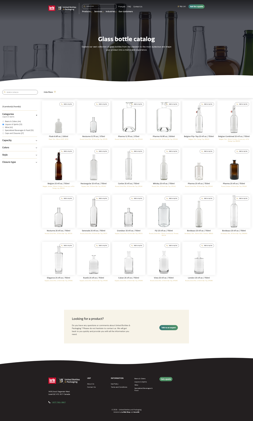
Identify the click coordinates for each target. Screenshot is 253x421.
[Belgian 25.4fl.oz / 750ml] (58, 170)
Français (121, 7)
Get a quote (166, 379)
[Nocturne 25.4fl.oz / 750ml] (58, 217)
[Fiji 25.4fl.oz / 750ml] (163, 217)
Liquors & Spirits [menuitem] (141, 382)
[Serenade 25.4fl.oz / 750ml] (93, 217)
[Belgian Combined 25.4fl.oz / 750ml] (234, 123)
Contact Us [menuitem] (137, 7)
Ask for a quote (196, 6)
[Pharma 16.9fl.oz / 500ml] (163, 123)
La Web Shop (125, 412)
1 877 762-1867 (59, 402)
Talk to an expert (168, 327)
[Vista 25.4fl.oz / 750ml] (163, 264)
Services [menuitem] (98, 11)
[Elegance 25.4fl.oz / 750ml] (58, 264)
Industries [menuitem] (110, 11)
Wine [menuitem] (136, 385)
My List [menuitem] (183, 6)
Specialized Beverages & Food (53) (19, 130)
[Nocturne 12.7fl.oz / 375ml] (93, 123)
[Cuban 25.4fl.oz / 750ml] (128, 264)
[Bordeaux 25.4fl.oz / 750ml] (198, 217)
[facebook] (187, 380)
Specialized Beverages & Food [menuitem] (144, 389)
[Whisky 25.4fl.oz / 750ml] (163, 170)
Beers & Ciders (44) (13, 121)
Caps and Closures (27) (14, 133)
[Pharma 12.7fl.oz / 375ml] (128, 123)
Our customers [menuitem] (126, 11)
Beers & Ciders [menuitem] (140, 379)
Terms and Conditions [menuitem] (119, 387)
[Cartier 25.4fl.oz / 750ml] (128, 170)
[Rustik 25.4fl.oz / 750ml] (93, 264)
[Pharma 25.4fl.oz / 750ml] (198, 170)
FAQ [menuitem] (129, 7)
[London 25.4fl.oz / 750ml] (198, 264)
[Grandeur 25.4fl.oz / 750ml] (128, 217)
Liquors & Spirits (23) (13, 124)
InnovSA (136, 412)
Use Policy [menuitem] (114, 384)
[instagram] (196, 380)
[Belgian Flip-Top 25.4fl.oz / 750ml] (198, 123)
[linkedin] (191, 380)
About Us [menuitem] (90, 384)
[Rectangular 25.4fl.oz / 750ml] (93, 170)
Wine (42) (9, 127)
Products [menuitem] (86, 11)
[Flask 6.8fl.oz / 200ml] (58, 123)
